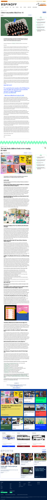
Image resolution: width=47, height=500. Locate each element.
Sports (2, 10)
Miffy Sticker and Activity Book (8, 369)
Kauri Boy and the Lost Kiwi (8, 277)
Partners (2, 487)
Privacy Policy (2, 494)
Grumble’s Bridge (8, 196)
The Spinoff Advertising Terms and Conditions (22, 494)
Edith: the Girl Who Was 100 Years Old (12, 240)
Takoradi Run (6, 371)
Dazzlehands (6, 368)
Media (10, 487)
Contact (20, 483)
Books (1, 146)
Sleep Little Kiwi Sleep (7, 281)
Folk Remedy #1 (6, 372)
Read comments (16, 387)
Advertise (25, 483)
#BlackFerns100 (17, 91)
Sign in (44, 1)
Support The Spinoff (4, 1)
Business (11, 488)
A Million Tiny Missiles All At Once (11, 255)
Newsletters (38, 483)
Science (1, 488)
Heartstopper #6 (6, 365)
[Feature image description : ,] (27, 470)
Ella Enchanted (7, 341)
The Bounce (13, 43)
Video (1, 483)
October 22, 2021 (20, 95)
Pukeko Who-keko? (7, 366)
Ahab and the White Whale (10, 184)
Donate (29, 483)
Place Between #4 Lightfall (8, 367)
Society (11, 483)
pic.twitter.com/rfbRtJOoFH (10, 92)
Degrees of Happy (7, 364)
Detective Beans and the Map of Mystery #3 (10, 363)
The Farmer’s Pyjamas (7, 276)
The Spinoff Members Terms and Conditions (10, 494)
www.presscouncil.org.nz (9, 497)
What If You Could (6, 370)
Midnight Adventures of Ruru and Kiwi (9, 279)
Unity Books (11, 379)
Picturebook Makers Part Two (10, 225)
